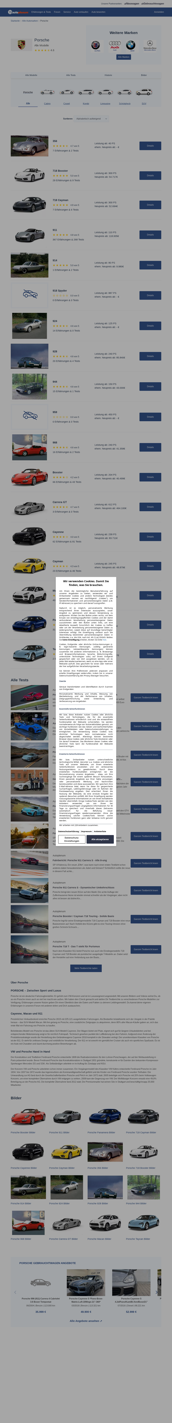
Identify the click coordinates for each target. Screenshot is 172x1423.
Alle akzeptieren (100, 839)
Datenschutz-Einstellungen (71, 839)
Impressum (86, 831)
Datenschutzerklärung (68, 831)
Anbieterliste (100, 831)
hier (104, 640)
